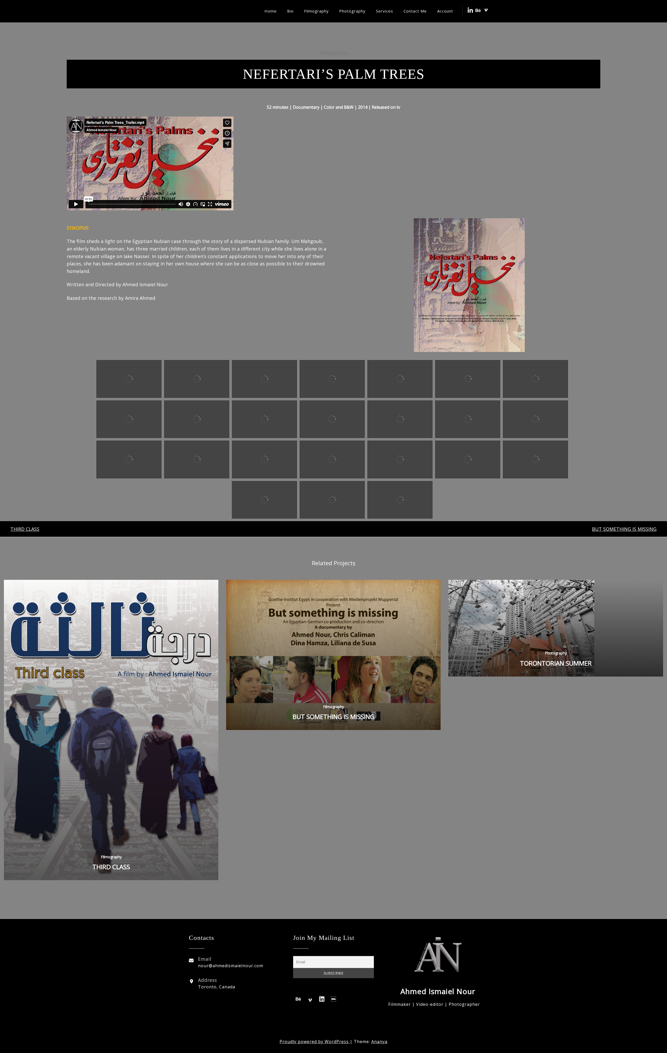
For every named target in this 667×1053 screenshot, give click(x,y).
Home (270, 11)
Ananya (379, 1041)
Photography (352, 11)
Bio (290, 11)
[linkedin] (322, 1000)
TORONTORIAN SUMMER (556, 663)
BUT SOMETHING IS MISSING (333, 716)
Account (445, 11)
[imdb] (333, 1000)
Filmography (316, 11)
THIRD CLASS (111, 866)
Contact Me (415, 11)
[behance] (298, 1000)
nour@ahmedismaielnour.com (230, 966)
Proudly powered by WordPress (315, 1041)
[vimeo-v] (310, 1000)
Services (384, 11)
